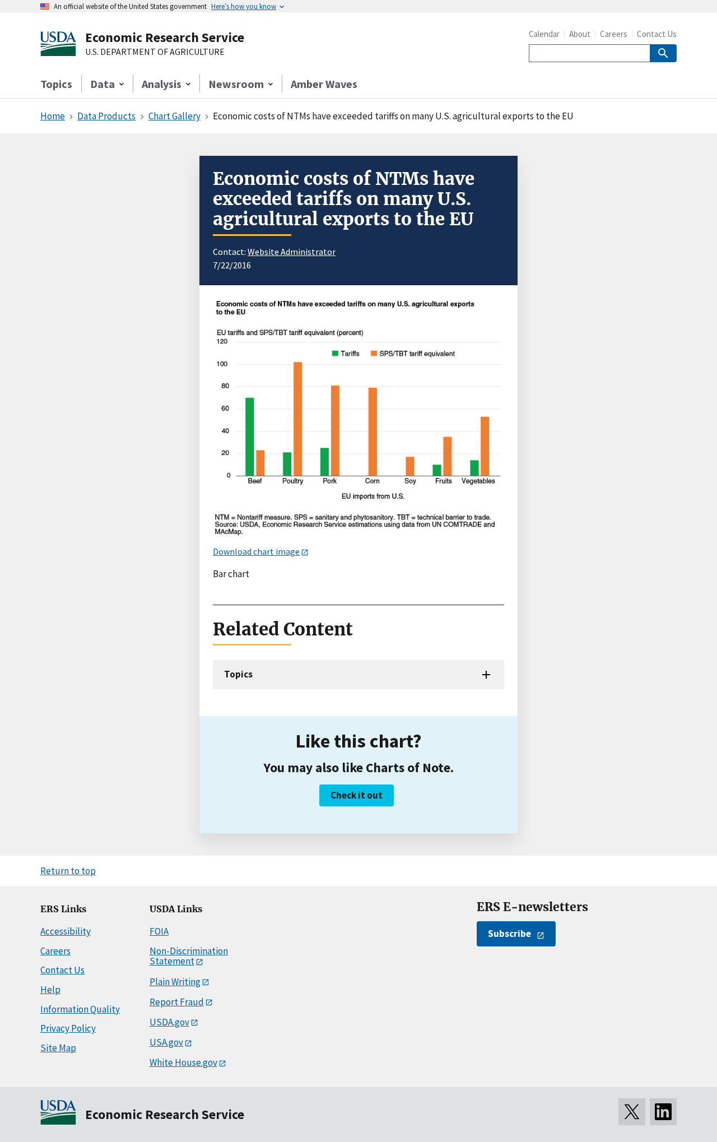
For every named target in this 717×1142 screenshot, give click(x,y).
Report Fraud (177, 1002)
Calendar (544, 34)
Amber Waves (324, 84)
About (579, 34)
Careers (613, 34)
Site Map (58, 1048)
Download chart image (256, 551)
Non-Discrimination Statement (189, 956)
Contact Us (657, 34)
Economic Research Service (164, 37)
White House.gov (183, 1062)
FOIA (159, 931)
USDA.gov (169, 1022)
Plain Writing (175, 982)
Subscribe (509, 933)
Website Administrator (292, 251)
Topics (56, 84)
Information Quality (80, 1009)
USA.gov (166, 1042)
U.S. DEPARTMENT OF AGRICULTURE (155, 52)
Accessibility (65, 931)
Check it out (356, 795)
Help (50, 989)
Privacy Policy (68, 1028)
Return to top (68, 871)
